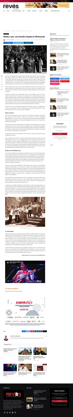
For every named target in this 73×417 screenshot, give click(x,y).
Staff (52, 41)
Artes (8, 10)
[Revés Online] (11, 6)
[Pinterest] (2, 87)
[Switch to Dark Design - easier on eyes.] (69, 1)
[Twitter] (2, 82)
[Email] (2, 89)
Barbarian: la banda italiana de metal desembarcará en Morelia (9, 374)
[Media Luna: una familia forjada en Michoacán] (25, 59)
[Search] (12, 1)
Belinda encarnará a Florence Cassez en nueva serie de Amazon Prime (63, 68)
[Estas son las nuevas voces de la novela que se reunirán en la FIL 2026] (53, 55)
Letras (40, 10)
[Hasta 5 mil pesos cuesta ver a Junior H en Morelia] (25, 367)
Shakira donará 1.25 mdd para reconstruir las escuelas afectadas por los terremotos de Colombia (24, 358)
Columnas (34, 10)
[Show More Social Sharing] (35, 43)
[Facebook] (2, 79)
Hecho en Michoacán (55, 10)
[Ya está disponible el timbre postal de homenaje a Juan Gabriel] (40, 367)
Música (46, 10)
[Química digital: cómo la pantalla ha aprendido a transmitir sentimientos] (53, 62)
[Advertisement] (36, 21)
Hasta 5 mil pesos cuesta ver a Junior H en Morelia (25, 373)
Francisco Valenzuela (10, 39)
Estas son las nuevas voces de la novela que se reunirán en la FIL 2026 (63, 54)
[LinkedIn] (2, 84)
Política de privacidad (63, 405)
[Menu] (4, 11)
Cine (23, 10)
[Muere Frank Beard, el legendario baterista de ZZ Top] (40, 351)
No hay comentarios (34, 39)
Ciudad (28, 10)
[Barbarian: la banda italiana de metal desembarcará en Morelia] (10, 367)
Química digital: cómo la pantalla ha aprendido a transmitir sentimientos (62, 61)
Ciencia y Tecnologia (16, 10)
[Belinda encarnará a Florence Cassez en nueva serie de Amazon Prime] (53, 68)
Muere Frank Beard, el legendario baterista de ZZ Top (39, 357)
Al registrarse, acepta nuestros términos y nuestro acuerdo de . (60, 138)
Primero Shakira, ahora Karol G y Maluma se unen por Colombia (10, 350)
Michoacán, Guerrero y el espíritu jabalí (13, 291)
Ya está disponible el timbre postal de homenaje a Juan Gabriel (39, 374)
